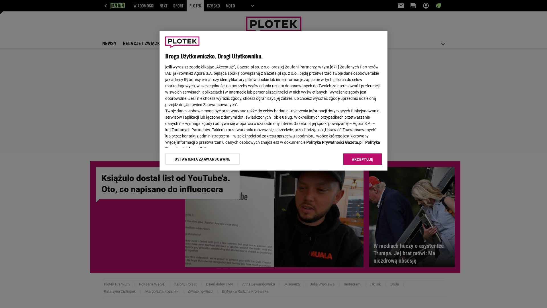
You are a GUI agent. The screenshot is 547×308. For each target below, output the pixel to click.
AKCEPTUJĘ (362, 159)
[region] (273, 101)
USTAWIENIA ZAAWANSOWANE (202, 159)
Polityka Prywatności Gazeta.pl (334, 142)
